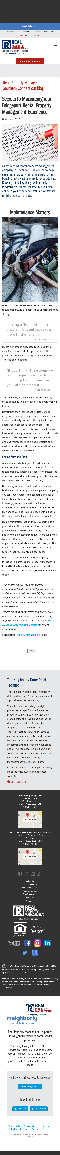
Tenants (26, 31)
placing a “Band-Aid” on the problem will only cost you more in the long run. (29, 329)
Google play (40, 1108)
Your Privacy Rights (40, 1129)
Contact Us (29, 881)
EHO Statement (29, 894)
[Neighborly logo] (30, 26)
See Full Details (20, 781)
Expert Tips (48, 31)
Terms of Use (15, 1126)
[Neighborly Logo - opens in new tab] (31, 1019)
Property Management (27, 634)
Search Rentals (13, 31)
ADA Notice (25, 972)
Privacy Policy (30, 1126)
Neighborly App (29, 891)
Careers (29, 901)
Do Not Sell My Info (20, 1129)
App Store (21, 1108)
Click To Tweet (42, 339)
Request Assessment (30, 61)
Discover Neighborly (29, 1086)
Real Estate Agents (29, 887)
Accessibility (44, 1126)
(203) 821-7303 (34, 35)
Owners (36, 31)
